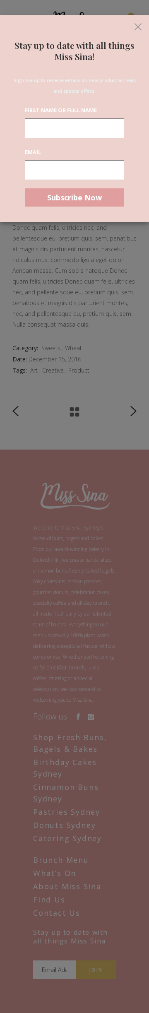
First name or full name (61, 110)
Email (33, 152)
